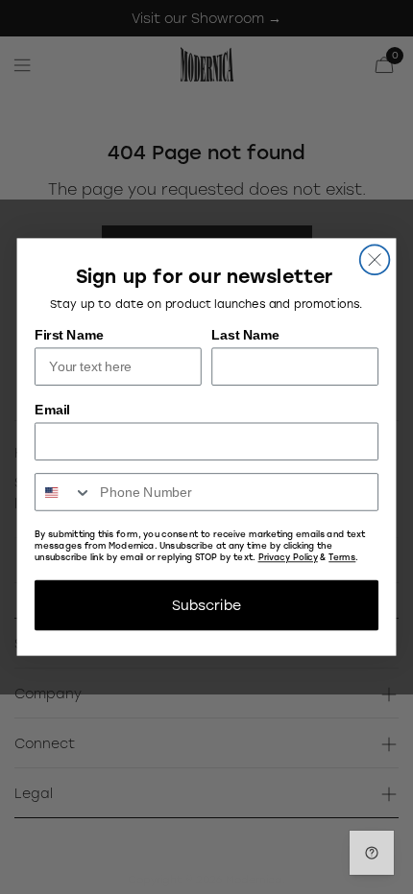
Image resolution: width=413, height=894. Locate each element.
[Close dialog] (375, 259)
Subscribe (206, 604)
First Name (69, 334)
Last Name (245, 334)
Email (52, 409)
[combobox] (64, 492)
